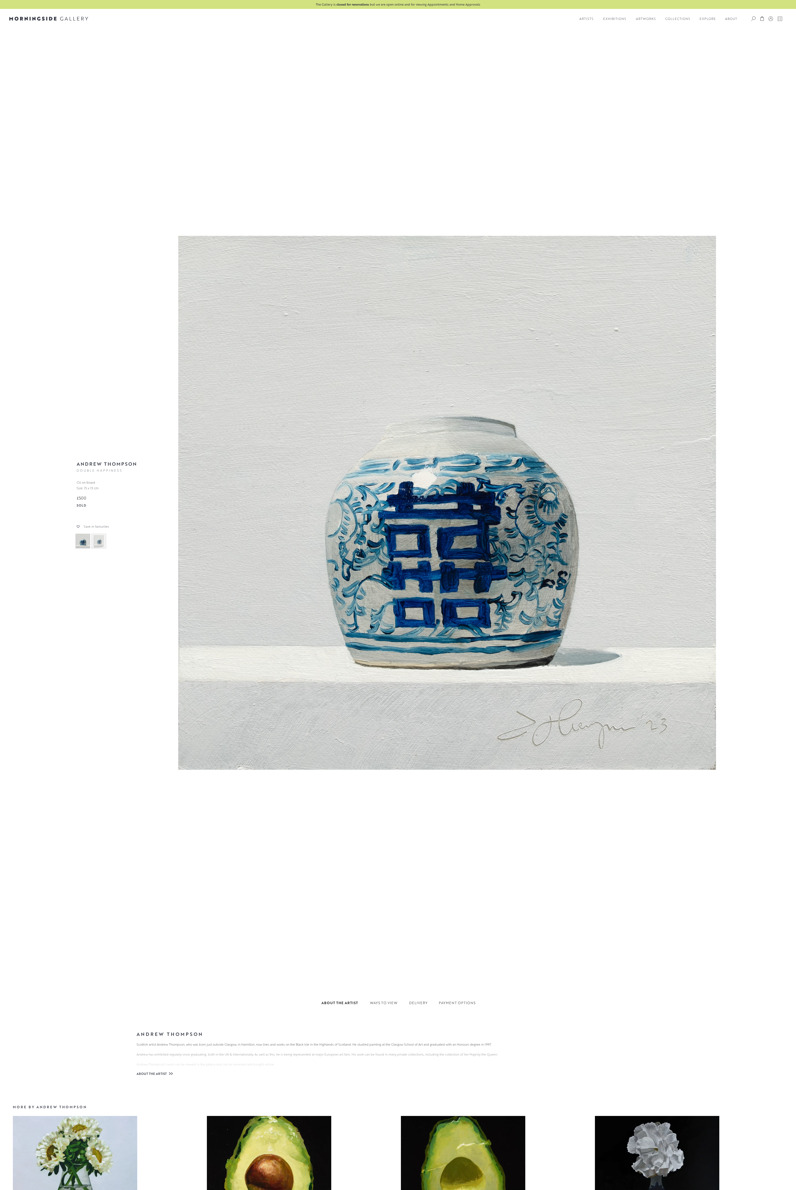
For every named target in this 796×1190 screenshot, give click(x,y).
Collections (677, 19)
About (731, 19)
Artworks (646, 19)
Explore (708, 19)
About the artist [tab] (340, 1002)
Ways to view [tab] (383, 1002)
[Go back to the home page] (48, 19)
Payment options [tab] (457, 1002)
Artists (586, 19)
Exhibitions (614, 19)
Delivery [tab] (418, 1002)
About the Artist (152, 1073)
